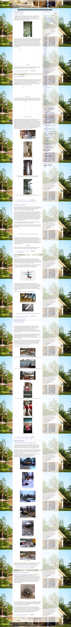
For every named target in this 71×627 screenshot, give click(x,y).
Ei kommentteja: (26, 70)
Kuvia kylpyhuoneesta (48, 144)
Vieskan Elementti (46, 103)
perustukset (45, 72)
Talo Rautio (46, 158)
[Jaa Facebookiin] (33, 70)
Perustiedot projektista (21, 9)
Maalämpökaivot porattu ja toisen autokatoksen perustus (25, 442)
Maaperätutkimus (46, 64)
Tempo (25, 615)
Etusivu (15, 9)
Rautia (45, 81)
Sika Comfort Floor (34, 201)
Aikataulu (28, 9)
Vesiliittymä (45, 102)
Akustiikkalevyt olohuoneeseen (20, 204)
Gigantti (45, 44)
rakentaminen (22, 252)
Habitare (45, 45)
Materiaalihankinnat (47, 67)
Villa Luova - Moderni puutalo (49, 112)
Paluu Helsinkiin (47, 143)
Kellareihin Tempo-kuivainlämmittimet (21, 572)
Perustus (45, 73)
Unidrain (24, 317)
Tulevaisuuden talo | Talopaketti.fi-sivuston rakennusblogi (48, 156)
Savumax (45, 86)
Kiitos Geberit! (17, 256)
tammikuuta (47, 25)
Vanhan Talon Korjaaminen (49, 108)
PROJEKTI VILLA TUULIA (49, 128)
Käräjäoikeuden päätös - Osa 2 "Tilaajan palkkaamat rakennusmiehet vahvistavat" (50, 134)
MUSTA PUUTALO (47, 146)
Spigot (21, 317)
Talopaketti (31, 438)
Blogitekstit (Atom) (18, 620)
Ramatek (45, 80)
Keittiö (45, 49)
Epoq (44, 41)
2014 (46, 27)
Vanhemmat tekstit (38, 618)
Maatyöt (45, 65)
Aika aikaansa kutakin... (48, 122)
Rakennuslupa (46, 78)
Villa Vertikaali (47, 140)
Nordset (30, 201)
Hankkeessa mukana (44, 9)
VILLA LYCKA (47, 149)
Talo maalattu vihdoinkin (48, 147)
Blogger (41, 624)
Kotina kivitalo (47, 159)
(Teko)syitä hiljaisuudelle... (19, 322)
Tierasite (45, 96)
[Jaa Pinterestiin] (34, 70)
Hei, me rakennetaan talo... (49, 121)
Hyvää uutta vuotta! (47, 129)
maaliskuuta (47, 24)
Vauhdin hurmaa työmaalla (19, 76)
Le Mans (45, 57)
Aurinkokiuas (46, 38)
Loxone (23, 201)
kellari (18, 615)
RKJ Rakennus (26, 438)
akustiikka (45, 36)
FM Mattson (19, 201)
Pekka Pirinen (46, 71)
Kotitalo (50, 9)
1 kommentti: (26, 614)
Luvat (44, 59)
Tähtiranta (45, 100)
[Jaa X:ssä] (32, 70)
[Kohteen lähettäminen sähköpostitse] (31, 70)
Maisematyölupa (46, 66)
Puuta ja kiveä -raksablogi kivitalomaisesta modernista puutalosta (49, 117)
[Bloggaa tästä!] (31, 70)
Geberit (19, 317)
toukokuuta (47, 17)
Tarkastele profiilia (54, 180)
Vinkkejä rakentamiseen (35, 9)
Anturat (45, 37)
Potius (19, 438)
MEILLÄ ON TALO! (47, 150)
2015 (46, 16)
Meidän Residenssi (48, 137)
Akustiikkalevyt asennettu (19, 13)
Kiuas (44, 51)
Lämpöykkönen (46, 60)
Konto (18, 252)
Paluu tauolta (46, 141)
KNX (44, 52)
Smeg (44, 88)
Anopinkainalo (47, 161)
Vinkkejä (45, 104)
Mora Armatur (26, 201)
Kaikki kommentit (47, 32)
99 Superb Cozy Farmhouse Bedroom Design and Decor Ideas (50, 113)
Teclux (45, 94)
